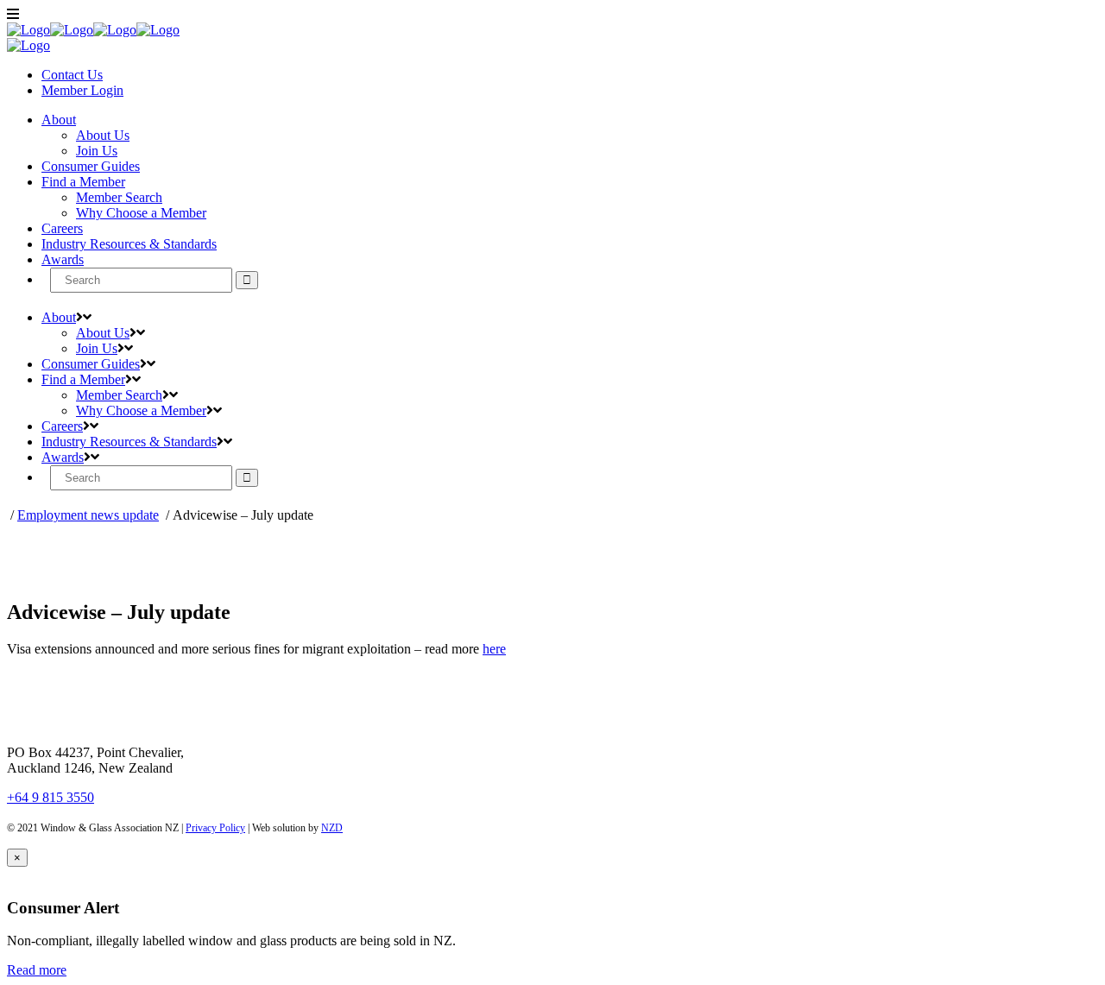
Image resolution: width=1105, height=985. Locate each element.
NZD (332, 828)
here (494, 648)
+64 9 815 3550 (50, 797)
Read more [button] (36, 970)
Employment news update (88, 515)
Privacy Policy (215, 828)
